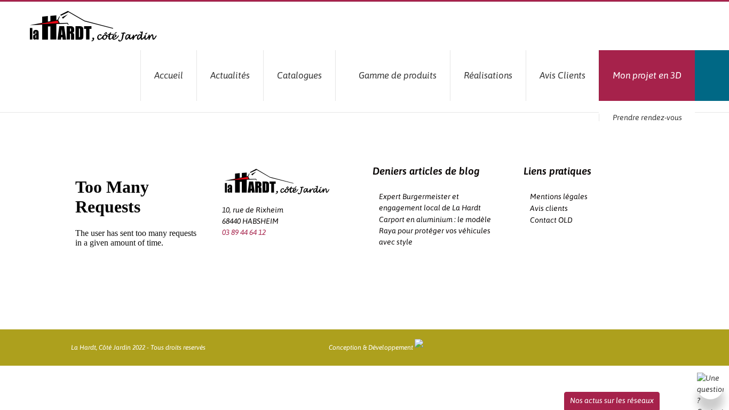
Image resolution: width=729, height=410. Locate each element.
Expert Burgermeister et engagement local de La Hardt (430, 202)
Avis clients (549, 208)
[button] (712, 75)
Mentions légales (559, 196)
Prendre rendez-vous (647, 117)
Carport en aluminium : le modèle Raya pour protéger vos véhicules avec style (435, 230)
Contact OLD (551, 220)
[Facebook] (225, 254)
